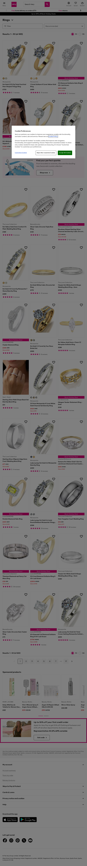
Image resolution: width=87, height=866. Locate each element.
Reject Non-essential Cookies (46, 153)
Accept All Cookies (65, 153)
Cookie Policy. (53, 136)
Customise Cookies (21, 152)
